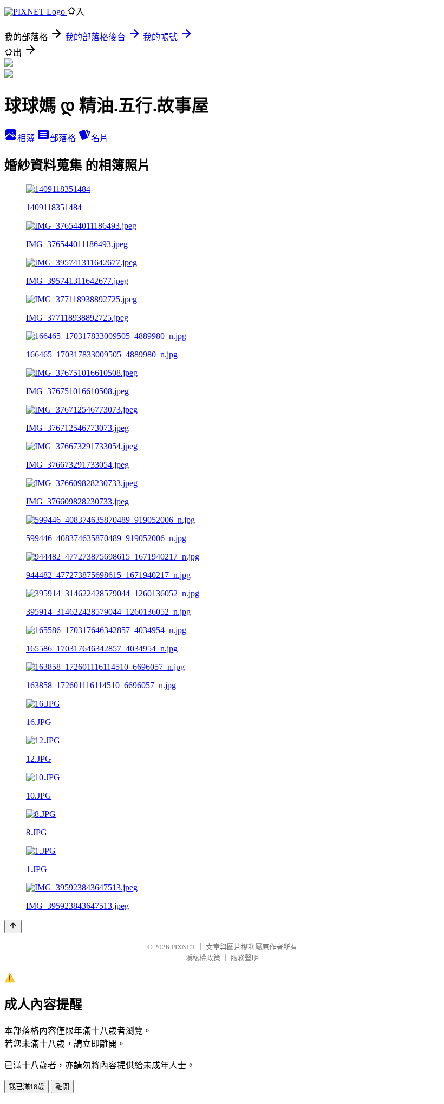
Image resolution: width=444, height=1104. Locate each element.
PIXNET (183, 947)
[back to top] (13, 926)
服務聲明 (245, 958)
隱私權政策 (202, 958)
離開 (62, 1087)
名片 (99, 138)
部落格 (64, 138)
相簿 (27, 138)
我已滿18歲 (26, 1087)
